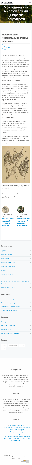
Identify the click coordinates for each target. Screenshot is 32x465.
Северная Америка (7, 274)
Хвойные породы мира (8, 303)
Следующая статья (8, 49)
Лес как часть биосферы (16, 430)
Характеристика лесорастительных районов (16, 427)
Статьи (24, 22)
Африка (3, 251)
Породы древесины (7, 322)
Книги (4, 345)
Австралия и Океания (8, 278)
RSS (4, 348)
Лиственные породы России (10, 307)
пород (27, 379)
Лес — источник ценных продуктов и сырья (17, 436)
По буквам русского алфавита (10, 333)
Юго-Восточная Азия (8, 262)
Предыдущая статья (10, 47)
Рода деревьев (6, 329)
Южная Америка (6, 254)
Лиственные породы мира (9, 299)
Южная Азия (5, 258)
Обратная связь (13, 345)
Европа (3, 270)
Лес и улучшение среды (17, 432)
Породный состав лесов (17, 425)
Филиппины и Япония (8, 266)
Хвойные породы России (9, 310)
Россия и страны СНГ (8, 287)
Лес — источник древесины (17, 434)
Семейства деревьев (8, 326)
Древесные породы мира (13, 22)
